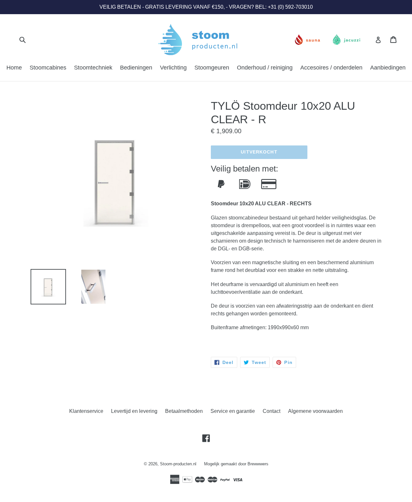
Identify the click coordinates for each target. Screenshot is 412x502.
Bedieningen (136, 67)
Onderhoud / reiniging (265, 67)
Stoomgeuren (211, 67)
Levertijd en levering (134, 411)
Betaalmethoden (184, 411)
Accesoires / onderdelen (331, 67)
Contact (271, 411)
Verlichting (173, 67)
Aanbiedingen (388, 67)
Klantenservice (86, 411)
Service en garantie (233, 411)
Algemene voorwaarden (315, 411)
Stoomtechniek (93, 67)
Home (14, 67)
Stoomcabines (48, 67)
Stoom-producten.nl (178, 463)
